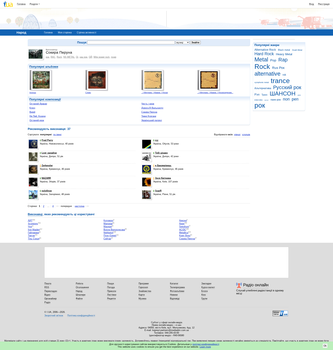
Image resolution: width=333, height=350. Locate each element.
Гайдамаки (33, 232)
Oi (77, 57)
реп (295, 99)
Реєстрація (324, 4)
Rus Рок (278, 68)
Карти (142, 294)
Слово (88, 93)
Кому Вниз (184, 235)
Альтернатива (262, 88)
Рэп (256, 94)
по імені (57, 134)
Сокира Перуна (149, 112)
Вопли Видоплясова (114, 229)
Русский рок (287, 87)
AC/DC (182, 229)
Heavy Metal (284, 54)
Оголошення (82, 287)
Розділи (34, 4)
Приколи (111, 291)
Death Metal (297, 50)
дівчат (237, 134)
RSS (46, 287)
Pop (273, 60)
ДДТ (30, 220)
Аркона (183, 220)
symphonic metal (261, 82)
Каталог (174, 283)
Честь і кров (147, 103)
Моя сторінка (65, 32)
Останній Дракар (38, 103)
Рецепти (111, 298)
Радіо (47, 302)
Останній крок (36, 120)
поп (286, 99)
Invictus (32, 93)
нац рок (83, 57)
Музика (142, 298)
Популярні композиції (45, 99)
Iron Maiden (34, 229)
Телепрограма (177, 287)
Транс (265, 94)
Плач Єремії (110, 235)
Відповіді (175, 298)
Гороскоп (143, 287)
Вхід (311, 4)
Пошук (110, 283)
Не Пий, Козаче (37, 116)
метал (266, 100)
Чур (30, 226)
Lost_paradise (49, 153)
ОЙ (90, 57)
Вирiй (32, 112)
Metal (261, 59)
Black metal (284, 50)
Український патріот (151, 120)
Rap (283, 59)
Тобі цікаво (161, 153)
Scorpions (33, 223)
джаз (299, 95)
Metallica (183, 232)
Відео (47, 294)
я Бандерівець (163, 165)
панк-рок (276, 99)
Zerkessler (47, 165)
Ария (181, 223)
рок (259, 105)
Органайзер (50, 298)
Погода (111, 287)
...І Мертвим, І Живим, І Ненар (154, 93)
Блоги (204, 291)
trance (280, 80)
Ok (325, 345)
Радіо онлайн (255, 285)
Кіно (203, 294)
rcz (156, 140)
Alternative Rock (265, 49)
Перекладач (50, 291)
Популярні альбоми (43, 66)
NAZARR (46, 178)
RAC (53, 57)
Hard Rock (264, 54)
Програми (144, 283)
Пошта (47, 283)
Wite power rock (101, 57)
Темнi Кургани (148, 116)
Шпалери (80, 294)
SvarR (158, 190)
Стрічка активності (86, 32)
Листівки (111, 294)
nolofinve (47, 190)
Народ (79, 291)
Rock (262, 66)
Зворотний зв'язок (53, 315)
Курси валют (208, 287)
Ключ (32, 108)
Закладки (206, 283)
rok (284, 74)
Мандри (108, 226)
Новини (174, 294)
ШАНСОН (283, 93)
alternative (267, 73)
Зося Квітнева (163, 178)
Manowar (108, 223)
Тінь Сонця (33, 238)
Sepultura (184, 226)
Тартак (31, 235)
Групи (204, 298)
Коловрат (108, 220)
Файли (79, 298)
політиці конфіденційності (205, 344)
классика (258, 100)
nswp (113, 57)
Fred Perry (47, 140)
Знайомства (145, 291)
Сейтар (107, 238)
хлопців (246, 134)
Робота (79, 283)
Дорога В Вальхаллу (152, 108)
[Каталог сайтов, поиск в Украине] (280, 312)
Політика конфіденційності (81, 315)
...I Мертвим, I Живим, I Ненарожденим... (215, 93)
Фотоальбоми (177, 291)
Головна (21, 4)
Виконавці (35, 214)
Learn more (205, 347)
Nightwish (108, 232)
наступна (79, 206)
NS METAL (69, 57)
